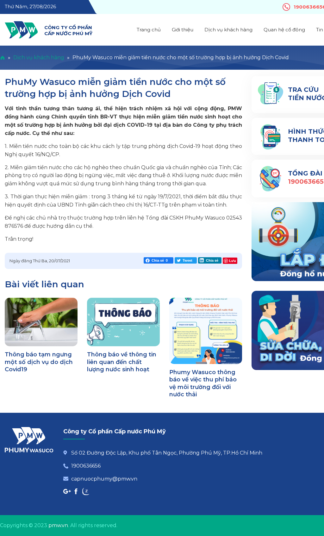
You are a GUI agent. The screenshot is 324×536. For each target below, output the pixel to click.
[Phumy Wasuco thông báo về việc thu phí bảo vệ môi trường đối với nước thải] (205, 331)
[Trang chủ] (2, 57)
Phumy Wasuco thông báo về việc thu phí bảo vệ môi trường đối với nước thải (203, 383)
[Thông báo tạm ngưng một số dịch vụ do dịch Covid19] (41, 322)
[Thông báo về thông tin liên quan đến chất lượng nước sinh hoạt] (123, 322)
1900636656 (86, 466)
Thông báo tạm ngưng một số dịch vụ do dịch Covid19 (39, 362)
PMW (21, 30)
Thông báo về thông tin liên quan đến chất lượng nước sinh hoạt (121, 362)
